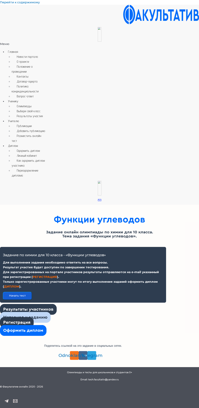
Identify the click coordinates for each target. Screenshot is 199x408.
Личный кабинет (27, 155)
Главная (13, 52)
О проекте (23, 61)
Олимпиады (24, 106)
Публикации (24, 126)
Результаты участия (30, 116)
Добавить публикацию (31, 131)
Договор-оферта (27, 81)
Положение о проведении (22, 69)
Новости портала (27, 56)
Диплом (13, 146)
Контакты (22, 76)
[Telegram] (6, 402)
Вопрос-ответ (25, 96)
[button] (99, 44)
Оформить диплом (28, 150)
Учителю (13, 121)
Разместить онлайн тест (26, 138)
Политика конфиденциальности (25, 88)
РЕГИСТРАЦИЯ (45, 277)
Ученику (13, 101)
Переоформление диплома (25, 172)
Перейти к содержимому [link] (20, 2)
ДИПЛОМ (11, 286)
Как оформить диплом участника (28, 163)
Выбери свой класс (28, 111)
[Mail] (15, 402)
